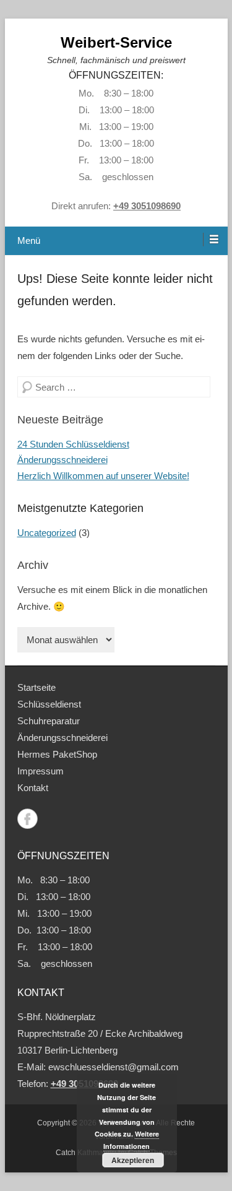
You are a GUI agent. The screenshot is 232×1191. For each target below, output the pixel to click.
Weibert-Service (116, 42)
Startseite (36, 687)
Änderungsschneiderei (62, 459)
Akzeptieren (132, 1160)
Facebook (27, 818)
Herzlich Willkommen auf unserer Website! (103, 475)
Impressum (40, 771)
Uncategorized (46, 532)
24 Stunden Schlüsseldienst (73, 444)
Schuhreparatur (48, 721)
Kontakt (32, 787)
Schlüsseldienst (49, 704)
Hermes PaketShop (57, 754)
